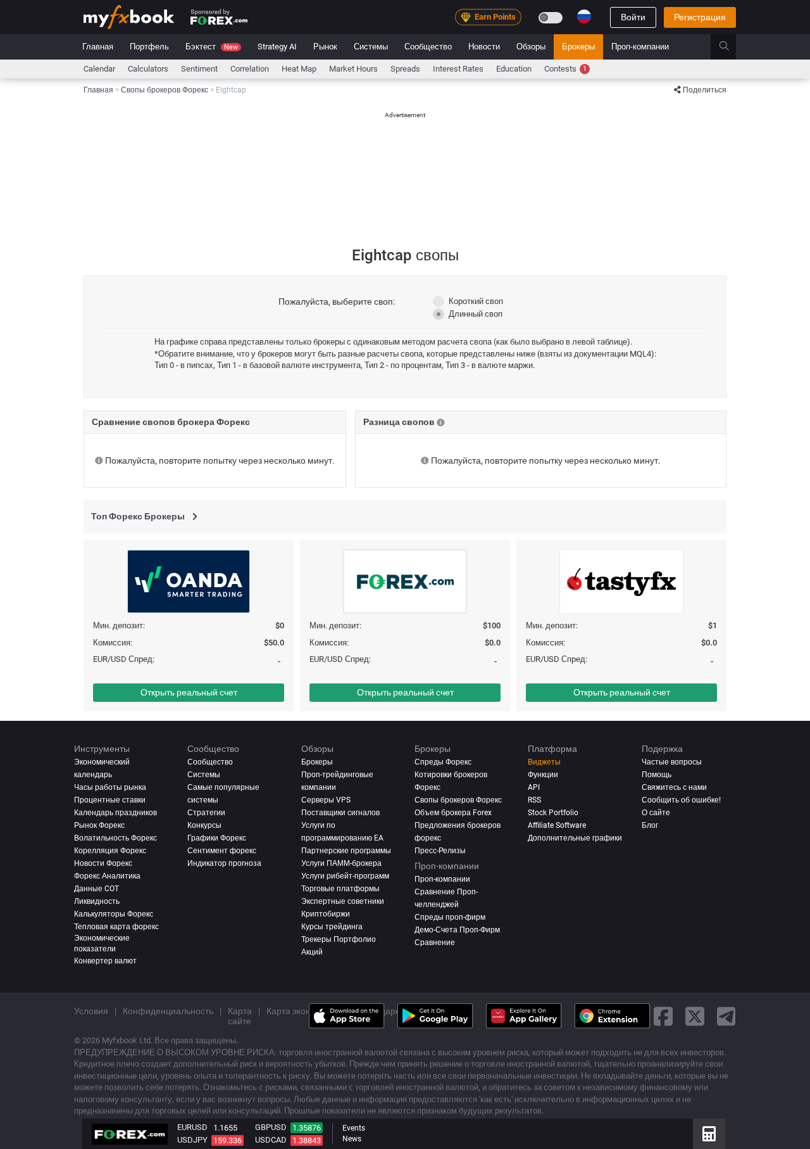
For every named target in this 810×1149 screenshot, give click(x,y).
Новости (484, 46)
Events (353, 1128)
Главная (97, 46)
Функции (543, 774)
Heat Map (299, 68)
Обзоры (530, 46)
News (351, 1138)
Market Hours (353, 68)
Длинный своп (475, 314)
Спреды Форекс (442, 762)
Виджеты (544, 762)
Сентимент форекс (221, 850)
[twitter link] (694, 1016)
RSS (534, 800)
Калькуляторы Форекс (113, 914)
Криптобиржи (325, 914)
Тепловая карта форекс (116, 926)
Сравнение (434, 942)
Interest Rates (458, 68)
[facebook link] (663, 1016)
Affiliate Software (557, 825)
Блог (650, 825)
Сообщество (428, 46)
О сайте (656, 812)
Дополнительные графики (575, 838)
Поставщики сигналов (340, 812)
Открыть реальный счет (188, 692)
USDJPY (192, 1140)
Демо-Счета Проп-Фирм (457, 929)
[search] (731, 47)
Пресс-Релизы (440, 850)
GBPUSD (271, 1127)
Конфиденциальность (168, 1011)
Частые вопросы (672, 762)
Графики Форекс (216, 838)
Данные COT (96, 888)
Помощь (656, 774)
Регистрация (700, 17)
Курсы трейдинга (332, 926)
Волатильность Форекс (115, 838)
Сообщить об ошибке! (681, 800)
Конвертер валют (105, 960)
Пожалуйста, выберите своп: (336, 301)
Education (514, 68)
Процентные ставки (110, 800)
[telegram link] (726, 1016)
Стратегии (206, 812)
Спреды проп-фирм (449, 917)
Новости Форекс (103, 863)
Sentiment (199, 68)
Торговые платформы (340, 888)
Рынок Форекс (99, 825)
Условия (91, 1011)
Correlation (249, 68)
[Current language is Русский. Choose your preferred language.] (584, 16)
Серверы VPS (326, 800)
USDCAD (271, 1140)
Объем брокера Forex (453, 812)
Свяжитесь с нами (674, 787)
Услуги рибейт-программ (345, 876)
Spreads (405, 68)
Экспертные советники (342, 901)
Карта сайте (240, 1016)
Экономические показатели (102, 943)
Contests (565, 68)
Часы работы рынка (110, 787)
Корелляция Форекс (110, 850)
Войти (633, 17)
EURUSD (192, 1127)
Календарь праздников (115, 812)
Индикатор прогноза (224, 863)
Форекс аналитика (107, 876)
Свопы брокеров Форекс (458, 800)
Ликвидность (97, 901)
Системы (371, 46)
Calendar (99, 68)
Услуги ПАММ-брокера (341, 863)
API (534, 787)
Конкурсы (204, 825)
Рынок (325, 46)
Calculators (148, 68)
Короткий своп (476, 301)
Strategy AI (277, 46)
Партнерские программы (346, 850)
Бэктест (211, 46)
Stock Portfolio (553, 812)
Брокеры (578, 46)
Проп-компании (640, 46)
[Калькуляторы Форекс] (709, 1134)
